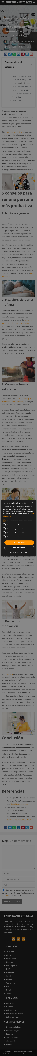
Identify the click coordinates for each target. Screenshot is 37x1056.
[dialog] (18, 528)
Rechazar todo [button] (19, 548)
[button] (18, 552)
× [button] (33, 502)
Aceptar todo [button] (19, 542)
